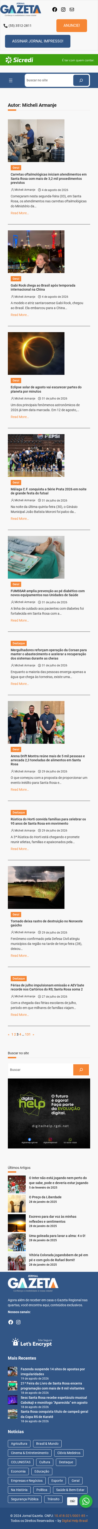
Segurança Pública (25, 1499)
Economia (18, 1471)
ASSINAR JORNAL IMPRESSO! (37, 41)
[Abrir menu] (11, 80)
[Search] (81, 80)
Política (41, 1490)
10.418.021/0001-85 (69, 1516)
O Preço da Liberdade (45, 1197)
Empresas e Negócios (27, 1481)
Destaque (19, 643)
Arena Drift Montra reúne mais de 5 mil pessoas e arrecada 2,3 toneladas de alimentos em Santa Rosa (48, 760)
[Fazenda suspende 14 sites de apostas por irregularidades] (12, 1372)
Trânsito (53, 1499)
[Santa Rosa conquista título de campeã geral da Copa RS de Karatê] (12, 1414)
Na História (19, 1490)
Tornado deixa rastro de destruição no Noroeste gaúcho (47, 923)
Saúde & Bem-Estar (70, 1490)
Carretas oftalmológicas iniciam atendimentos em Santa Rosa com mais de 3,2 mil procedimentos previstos (49, 178)
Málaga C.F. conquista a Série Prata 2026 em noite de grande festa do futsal (49, 491)
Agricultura (19, 1443)
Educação (41, 1471)
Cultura (44, 1462)
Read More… (20, 213)
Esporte (57, 1481)
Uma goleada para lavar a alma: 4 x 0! (57, 1236)
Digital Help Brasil (75, 1521)
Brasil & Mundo (47, 1443)
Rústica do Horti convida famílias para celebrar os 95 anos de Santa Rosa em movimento (48, 821)
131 (28, 1034)
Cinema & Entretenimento (30, 1453)
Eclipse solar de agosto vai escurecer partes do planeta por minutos (46, 389)
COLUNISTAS (20, 1462)
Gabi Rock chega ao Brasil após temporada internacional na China (43, 287)
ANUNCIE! (72, 25)
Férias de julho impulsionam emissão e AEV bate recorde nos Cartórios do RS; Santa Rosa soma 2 (47, 987)
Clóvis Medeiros (68, 1453)
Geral (16, 167)
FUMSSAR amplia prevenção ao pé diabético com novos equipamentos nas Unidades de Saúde (48, 593)
